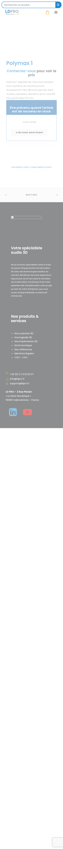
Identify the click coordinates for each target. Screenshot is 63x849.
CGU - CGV (21, 357)
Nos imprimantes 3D (26, 341)
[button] (56, 12)
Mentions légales (24, 353)
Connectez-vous (21, 71)
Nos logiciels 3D (23, 337)
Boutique (31, 194)
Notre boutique (23, 345)
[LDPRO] (12, 12)
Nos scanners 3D (24, 333)
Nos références (23, 349)
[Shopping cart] (46, 12)
